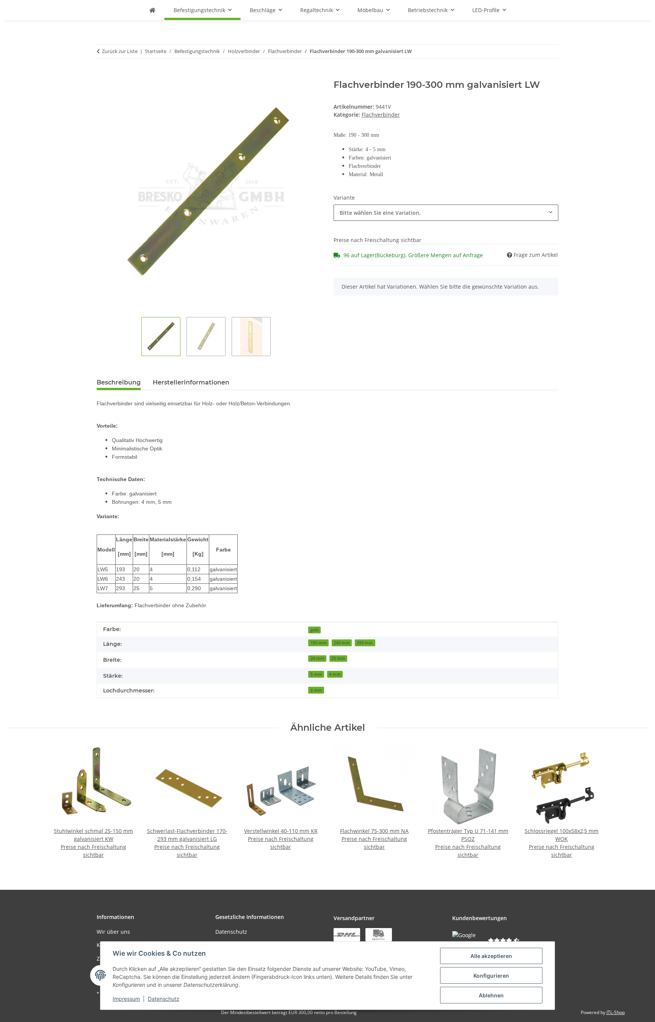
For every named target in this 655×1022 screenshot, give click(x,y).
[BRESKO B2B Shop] (152, 10)
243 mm (342, 642)
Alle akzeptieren (491, 956)
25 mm (338, 658)
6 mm (316, 690)
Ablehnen (491, 995)
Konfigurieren (491, 975)
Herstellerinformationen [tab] (191, 382)
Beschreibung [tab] (119, 382)
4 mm (335, 674)
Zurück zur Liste (120, 51)
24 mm (317, 658)
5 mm (316, 674)
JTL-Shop (615, 1012)
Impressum (126, 998)
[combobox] (446, 213)
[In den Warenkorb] (103, 75)
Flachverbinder (381, 114)
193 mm (318, 642)
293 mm (365, 642)
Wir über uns (113, 931)
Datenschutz (163, 998)
